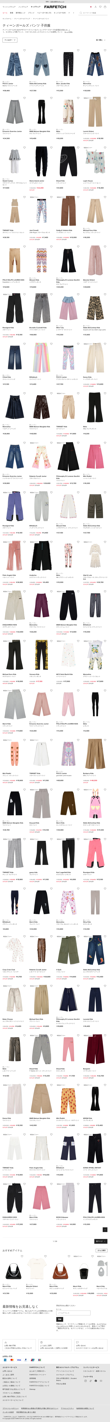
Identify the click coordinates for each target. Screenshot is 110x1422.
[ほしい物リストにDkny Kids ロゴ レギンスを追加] (105, 888)
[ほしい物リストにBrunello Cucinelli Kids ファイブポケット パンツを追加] (51, 294)
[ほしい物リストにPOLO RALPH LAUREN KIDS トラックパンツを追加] (78, 690)
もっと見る (68, 32)
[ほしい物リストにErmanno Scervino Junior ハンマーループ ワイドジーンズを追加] (24, 443)
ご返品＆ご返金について (11, 1382)
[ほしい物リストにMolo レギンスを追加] (105, 690)
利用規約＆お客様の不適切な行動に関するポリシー (39, 1408)
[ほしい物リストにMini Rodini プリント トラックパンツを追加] (24, 740)
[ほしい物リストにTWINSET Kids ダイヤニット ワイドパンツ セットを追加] (24, 197)
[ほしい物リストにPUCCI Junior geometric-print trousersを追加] (78, 740)
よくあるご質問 (45, 1345)
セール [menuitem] (5, 13)
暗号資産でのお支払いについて (14, 1389)
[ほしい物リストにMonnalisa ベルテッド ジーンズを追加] (24, 393)
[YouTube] (101, 1380)
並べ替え (99, 40)
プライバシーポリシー (11, 1408)
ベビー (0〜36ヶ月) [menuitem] (44, 13)
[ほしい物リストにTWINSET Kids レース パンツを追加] (24, 1134)
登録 (59, 1319)
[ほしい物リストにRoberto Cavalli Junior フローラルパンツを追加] (51, 443)
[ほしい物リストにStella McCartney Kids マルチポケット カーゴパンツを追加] (105, 492)
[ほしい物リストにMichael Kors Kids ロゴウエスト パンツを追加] (24, 641)
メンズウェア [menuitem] (23, 7)
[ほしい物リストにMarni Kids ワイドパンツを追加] (51, 1184)
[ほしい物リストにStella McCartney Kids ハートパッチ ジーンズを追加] (51, 50)
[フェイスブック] (95, 1380)
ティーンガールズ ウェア (22, 18)
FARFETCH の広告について (39, 1385)
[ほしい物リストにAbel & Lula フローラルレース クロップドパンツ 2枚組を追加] (105, 542)
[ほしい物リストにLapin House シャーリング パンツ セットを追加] (105, 147)
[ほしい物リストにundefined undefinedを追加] (22, 1256)
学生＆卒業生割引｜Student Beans (66, 1379)
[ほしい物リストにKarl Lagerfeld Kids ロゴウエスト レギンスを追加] (78, 839)
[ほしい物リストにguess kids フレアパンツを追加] (51, 839)
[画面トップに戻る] (105, 1229)
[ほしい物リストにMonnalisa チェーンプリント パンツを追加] (105, 50)
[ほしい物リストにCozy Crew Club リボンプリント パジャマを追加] (24, 936)
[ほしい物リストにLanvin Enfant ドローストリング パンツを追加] (105, 98)
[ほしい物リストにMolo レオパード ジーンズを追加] (24, 1035)
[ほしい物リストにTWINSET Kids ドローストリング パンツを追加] (51, 740)
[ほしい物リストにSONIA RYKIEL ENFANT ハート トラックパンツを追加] (105, 1134)
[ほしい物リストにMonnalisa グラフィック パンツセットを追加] (105, 641)
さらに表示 (102, 1250)
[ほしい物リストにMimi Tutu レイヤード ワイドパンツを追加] (78, 294)
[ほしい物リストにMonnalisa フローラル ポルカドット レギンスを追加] (78, 888)
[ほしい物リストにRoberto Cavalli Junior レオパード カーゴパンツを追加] (51, 936)
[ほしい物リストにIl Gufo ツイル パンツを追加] (78, 936)
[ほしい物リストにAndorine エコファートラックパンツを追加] (51, 542)
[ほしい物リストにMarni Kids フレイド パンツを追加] (51, 888)
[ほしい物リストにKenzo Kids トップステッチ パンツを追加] (105, 344)
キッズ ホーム (7, 18)
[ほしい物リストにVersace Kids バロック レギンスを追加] (51, 641)
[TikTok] (90, 1380)
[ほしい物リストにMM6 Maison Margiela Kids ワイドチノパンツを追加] (51, 1085)
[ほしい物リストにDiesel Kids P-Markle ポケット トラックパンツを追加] (51, 1035)
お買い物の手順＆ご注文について (15, 1396)
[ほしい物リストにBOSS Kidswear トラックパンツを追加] (78, 1184)
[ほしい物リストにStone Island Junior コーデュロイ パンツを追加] (51, 147)
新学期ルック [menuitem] (20, 13)
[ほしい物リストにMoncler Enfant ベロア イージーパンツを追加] (105, 246)
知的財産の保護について (85, 1408)
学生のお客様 (61, 1384)
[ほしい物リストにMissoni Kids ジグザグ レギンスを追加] (51, 246)
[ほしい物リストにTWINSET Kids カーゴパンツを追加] (78, 393)
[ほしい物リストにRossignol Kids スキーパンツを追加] (24, 294)
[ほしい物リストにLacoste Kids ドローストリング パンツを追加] (105, 986)
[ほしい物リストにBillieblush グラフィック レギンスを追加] (24, 888)
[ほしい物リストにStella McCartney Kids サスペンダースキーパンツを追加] (105, 789)
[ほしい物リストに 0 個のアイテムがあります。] (100, 6)
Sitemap (32, 1389)
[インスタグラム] (85, 1380)
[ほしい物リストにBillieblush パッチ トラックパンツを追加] (51, 492)
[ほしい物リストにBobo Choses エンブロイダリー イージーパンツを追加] (24, 986)
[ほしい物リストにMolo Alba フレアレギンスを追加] (105, 393)
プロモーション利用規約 (11, 1393)
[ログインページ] (95, 6)
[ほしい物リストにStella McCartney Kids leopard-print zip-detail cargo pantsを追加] (105, 294)
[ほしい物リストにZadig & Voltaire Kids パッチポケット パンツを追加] (78, 197)
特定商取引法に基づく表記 (26, 1412)
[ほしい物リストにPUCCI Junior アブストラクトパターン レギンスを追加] (78, 344)
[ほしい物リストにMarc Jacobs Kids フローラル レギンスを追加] (78, 50)
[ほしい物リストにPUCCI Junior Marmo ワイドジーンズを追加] (24, 50)
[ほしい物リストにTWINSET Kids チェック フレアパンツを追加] (24, 839)
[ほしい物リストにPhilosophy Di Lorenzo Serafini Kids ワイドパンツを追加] (78, 443)
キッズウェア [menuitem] (35, 7)
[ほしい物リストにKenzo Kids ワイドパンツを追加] (24, 1085)
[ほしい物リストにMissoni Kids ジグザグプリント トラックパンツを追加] (78, 492)
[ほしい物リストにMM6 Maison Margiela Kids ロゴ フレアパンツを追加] (51, 98)
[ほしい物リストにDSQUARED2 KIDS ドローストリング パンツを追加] (24, 1184)
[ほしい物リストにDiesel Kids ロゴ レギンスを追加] (78, 1035)
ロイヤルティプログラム (65, 1374)
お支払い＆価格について (11, 1385)
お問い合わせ (81, 1345)
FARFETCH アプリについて (39, 1382)
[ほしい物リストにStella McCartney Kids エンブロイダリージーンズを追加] (105, 936)
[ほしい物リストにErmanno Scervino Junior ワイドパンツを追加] (24, 98)
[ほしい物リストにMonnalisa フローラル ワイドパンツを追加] (51, 591)
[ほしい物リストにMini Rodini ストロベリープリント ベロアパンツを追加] (78, 1085)
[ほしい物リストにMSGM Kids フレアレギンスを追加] (105, 1085)
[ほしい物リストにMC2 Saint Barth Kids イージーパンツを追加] (78, 641)
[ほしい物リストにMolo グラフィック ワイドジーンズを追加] (78, 98)
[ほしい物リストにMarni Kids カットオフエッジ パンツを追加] (78, 789)
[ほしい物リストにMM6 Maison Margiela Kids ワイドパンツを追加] (51, 393)
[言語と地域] (91, 6)
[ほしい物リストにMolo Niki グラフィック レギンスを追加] (78, 542)
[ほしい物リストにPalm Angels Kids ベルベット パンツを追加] (24, 542)
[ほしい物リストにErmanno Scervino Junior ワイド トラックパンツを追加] (51, 690)
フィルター (8, 40)
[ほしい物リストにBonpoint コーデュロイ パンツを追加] (105, 1035)
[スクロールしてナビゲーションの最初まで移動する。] (73, 12)
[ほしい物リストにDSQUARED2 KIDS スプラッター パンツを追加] (24, 591)
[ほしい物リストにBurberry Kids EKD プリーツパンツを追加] (105, 740)
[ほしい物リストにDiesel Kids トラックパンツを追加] (78, 147)
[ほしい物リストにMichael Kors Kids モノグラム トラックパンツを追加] (105, 197)
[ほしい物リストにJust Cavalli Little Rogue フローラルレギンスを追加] (51, 197)
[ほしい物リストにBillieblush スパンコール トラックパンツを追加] (105, 591)
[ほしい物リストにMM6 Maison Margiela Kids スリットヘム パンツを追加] (78, 591)
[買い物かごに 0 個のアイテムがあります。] (105, 6)
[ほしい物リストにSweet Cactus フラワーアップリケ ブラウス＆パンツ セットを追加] (24, 147)
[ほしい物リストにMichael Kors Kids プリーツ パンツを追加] (51, 986)
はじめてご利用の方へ (37, 1371)
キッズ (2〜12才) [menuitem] (60, 13)
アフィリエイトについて (65, 1371)
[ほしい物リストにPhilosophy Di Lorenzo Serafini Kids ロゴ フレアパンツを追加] (78, 246)
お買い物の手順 (10, 1345)
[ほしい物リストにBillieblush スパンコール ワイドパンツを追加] (78, 1134)
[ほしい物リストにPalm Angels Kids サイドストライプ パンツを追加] (51, 1134)
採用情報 (32, 1378)
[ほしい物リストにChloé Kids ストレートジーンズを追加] (24, 344)
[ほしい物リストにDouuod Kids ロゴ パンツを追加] (51, 789)
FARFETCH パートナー (37, 1374)
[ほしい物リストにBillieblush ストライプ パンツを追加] (51, 344)
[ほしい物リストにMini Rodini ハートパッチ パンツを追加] (105, 443)
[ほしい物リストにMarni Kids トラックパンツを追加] (24, 690)
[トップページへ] (55, 6)
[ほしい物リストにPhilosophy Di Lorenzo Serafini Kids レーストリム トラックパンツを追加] (78, 986)
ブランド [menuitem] (31, 13)
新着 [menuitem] (11, 13)
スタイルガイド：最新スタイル (94, 1371)
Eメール (58, 1309)
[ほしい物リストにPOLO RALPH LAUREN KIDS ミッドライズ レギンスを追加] (105, 1184)
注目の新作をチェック (57, 1)
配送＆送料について (10, 1378)
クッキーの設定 (8, 1412)
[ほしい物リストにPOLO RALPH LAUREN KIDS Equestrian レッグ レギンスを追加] (24, 246)
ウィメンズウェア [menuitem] (9, 7)
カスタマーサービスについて (13, 1400)
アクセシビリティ (67, 1408)
